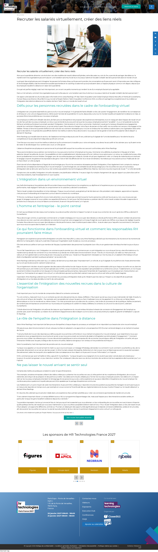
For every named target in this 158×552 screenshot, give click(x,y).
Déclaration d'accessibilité (87, 546)
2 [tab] (75, 481)
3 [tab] (77, 481)
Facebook (155, 45)
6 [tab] (82, 481)
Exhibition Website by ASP (134, 547)
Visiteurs (86, 503)
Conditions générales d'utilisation (66, 546)
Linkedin (155, 33)
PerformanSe (63, 470)
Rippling (94, 470)
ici (73, 412)
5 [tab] (80, 481)
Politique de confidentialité (45, 546)
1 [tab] (73, 481)
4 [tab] (79, 481)
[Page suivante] (81, 423)
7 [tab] (84, 481)
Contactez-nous (89, 499)
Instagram (155, 49)
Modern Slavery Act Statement (71, 548)
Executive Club (88, 511)
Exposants (86, 507)
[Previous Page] (77, 423)
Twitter (155, 41)
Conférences (87, 515)
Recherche (155, 53)
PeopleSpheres (33, 470)
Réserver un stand (131, 6)
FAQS (84, 519)
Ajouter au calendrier (94, 524)
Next (81, 477)
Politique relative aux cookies (107, 546)
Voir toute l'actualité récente (79, 418)
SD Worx (125, 470)
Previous (76, 477)
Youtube (155, 37)
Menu (151, 7)
